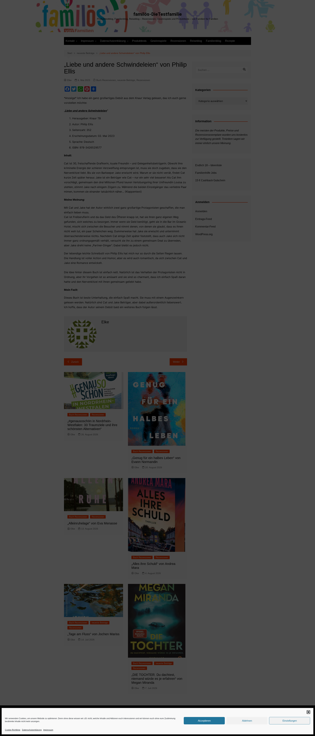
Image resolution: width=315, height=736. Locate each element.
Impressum (48, 730)
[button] (308, 712)
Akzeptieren (204, 720)
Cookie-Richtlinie (12, 730)
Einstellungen (290, 720)
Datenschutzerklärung (32, 730)
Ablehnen (247, 720)
